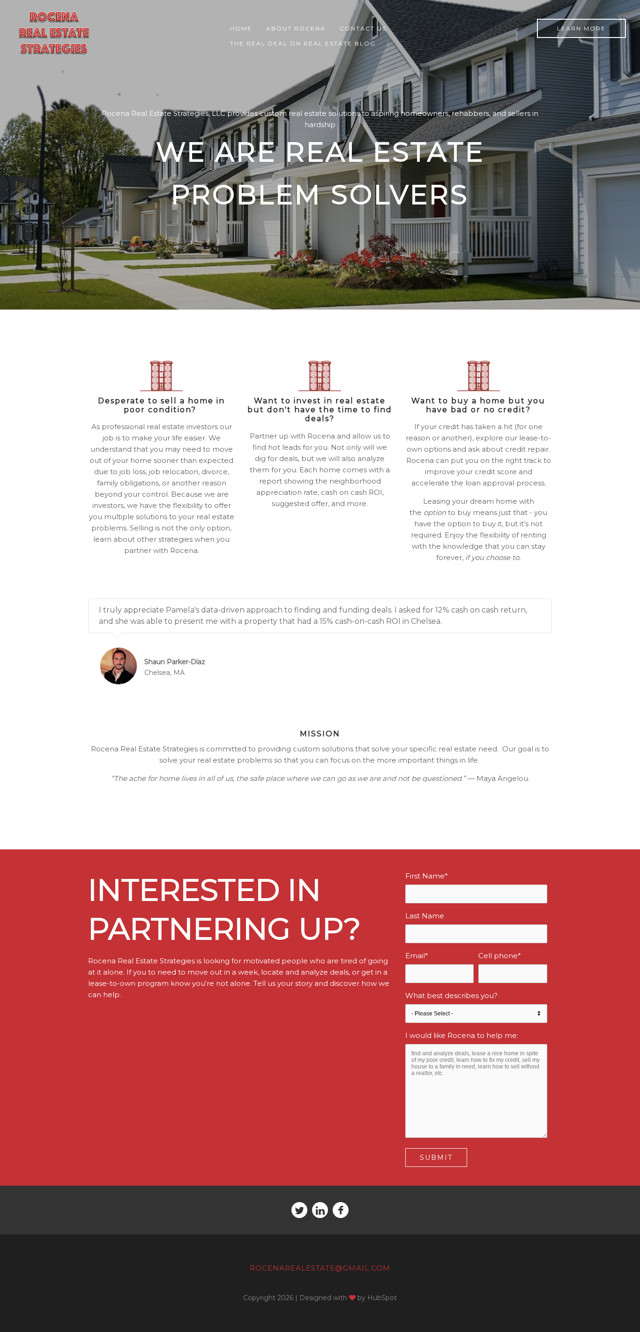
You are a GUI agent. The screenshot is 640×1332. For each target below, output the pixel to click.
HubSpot (382, 1298)
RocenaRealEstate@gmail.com (320, 1268)
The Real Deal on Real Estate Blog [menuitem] (303, 43)
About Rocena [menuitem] (296, 28)
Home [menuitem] (241, 28)
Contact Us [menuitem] (363, 28)
